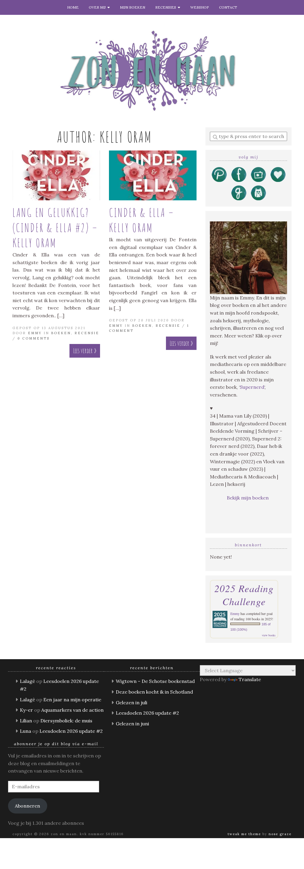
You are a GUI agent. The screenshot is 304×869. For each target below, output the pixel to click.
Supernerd (252, 387)
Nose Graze (280, 834)
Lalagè (27, 681)
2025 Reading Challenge (244, 595)
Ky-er (26, 710)
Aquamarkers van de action (72, 710)
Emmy (35, 333)
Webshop (199, 7)
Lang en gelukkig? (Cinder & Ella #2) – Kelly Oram (55, 227)
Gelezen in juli (131, 702)
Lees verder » (84, 351)
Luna (25, 731)
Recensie (87, 333)
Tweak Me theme (244, 834)
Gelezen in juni (132, 724)
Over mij (98, 7)
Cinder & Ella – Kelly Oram (141, 220)
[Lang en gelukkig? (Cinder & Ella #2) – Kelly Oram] (56, 175)
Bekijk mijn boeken (248, 498)
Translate (250, 679)
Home (73, 7)
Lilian (26, 721)
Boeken (61, 333)
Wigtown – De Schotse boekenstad (155, 681)
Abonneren (27, 806)
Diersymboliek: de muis (66, 721)
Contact (228, 7)
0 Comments (34, 338)
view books (269, 635)
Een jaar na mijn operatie (72, 700)
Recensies (166, 7)
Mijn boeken (132, 7)
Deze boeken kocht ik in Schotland (154, 692)
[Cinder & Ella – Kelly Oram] (153, 175)
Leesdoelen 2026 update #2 (71, 731)
